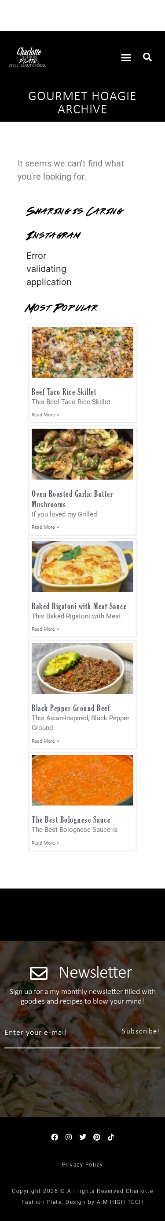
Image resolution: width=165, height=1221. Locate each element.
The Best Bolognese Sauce (71, 819)
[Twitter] (83, 1137)
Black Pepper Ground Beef (71, 708)
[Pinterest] (97, 1137)
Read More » (45, 415)
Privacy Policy (82, 1165)
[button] (125, 57)
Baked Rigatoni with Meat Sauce (79, 606)
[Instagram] (69, 1137)
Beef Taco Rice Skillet (64, 392)
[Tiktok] (111, 1137)
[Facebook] (55, 1137)
